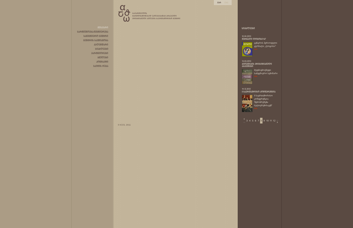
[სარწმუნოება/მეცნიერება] (93, 31)
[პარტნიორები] (100, 53)
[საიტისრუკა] (101, 66)
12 (274, 120)
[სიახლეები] (102, 48)
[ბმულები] (103, 57)
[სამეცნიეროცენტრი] (96, 35)
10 (267, 120)
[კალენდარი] (101, 44)
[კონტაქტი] (102, 61)
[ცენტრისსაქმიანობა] (96, 40)
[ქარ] (219, 2)
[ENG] (226, 2)
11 (271, 120)
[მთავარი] (103, 27)
